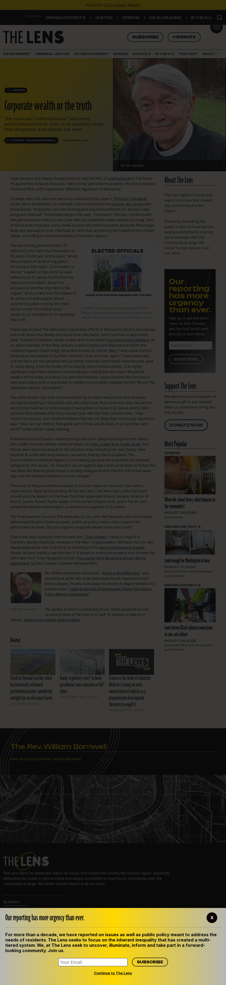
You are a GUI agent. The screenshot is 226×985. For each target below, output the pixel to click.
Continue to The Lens (113, 973)
